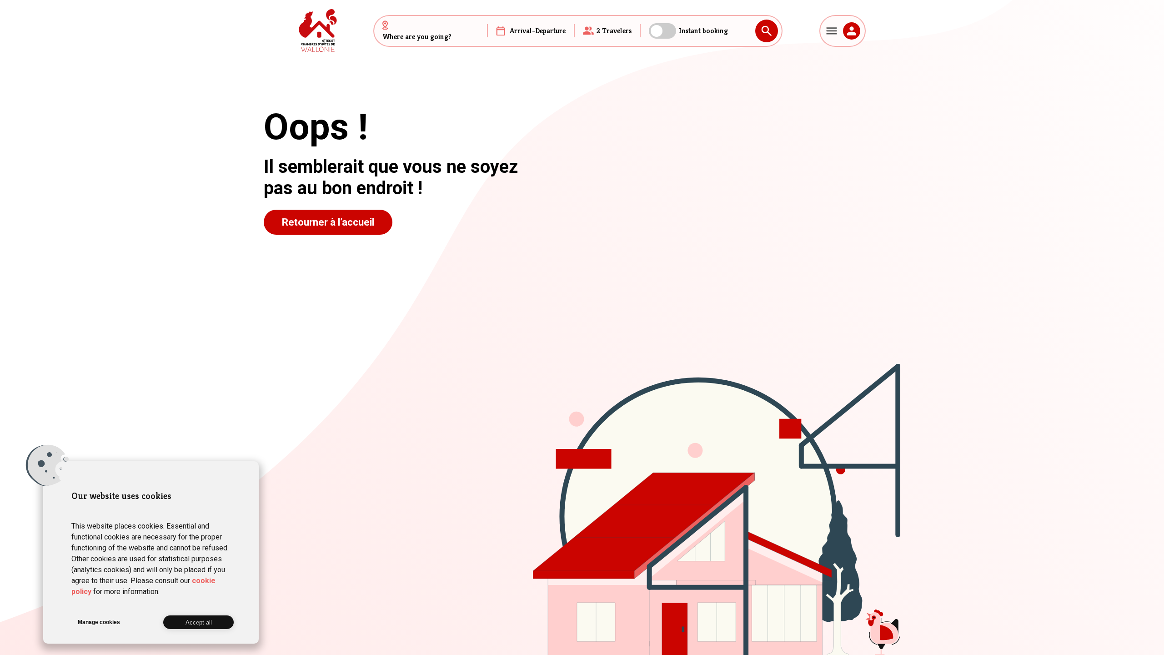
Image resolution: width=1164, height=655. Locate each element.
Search (766, 31)
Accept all (199, 622)
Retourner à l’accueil (328, 222)
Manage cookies (99, 622)
